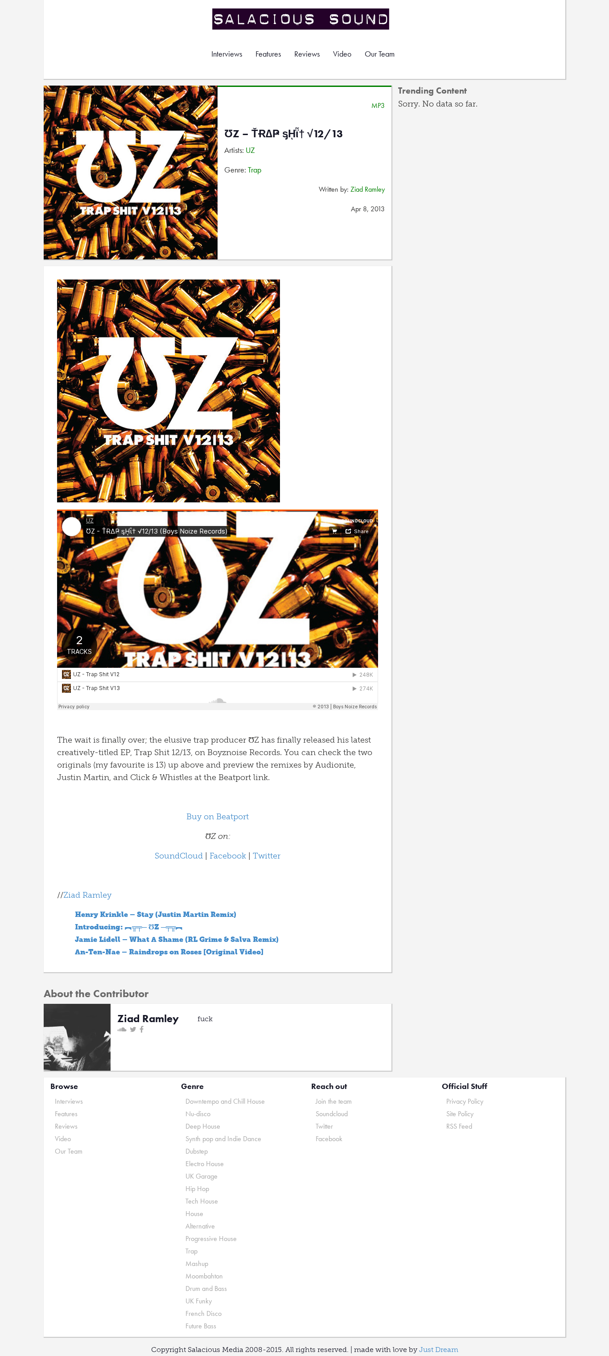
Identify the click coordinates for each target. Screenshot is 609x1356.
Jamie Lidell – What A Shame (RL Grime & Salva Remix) (177, 939)
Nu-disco (197, 1113)
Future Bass (200, 1326)
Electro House (204, 1163)
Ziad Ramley (367, 189)
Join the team (334, 1101)
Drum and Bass (206, 1288)
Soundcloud (332, 1113)
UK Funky (198, 1301)
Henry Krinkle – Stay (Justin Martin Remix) (155, 914)
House (194, 1213)
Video (342, 54)
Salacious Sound (301, 19)
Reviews (307, 54)
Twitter (266, 856)
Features (268, 54)
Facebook (228, 856)
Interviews (226, 54)
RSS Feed (459, 1126)
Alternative (200, 1226)
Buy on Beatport (217, 817)
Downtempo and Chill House (225, 1101)
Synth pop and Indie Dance (223, 1138)
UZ (250, 150)
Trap (254, 169)
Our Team (380, 54)
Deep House (202, 1126)
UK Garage (201, 1176)
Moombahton (204, 1276)
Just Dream (438, 1349)
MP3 (378, 105)
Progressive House (211, 1238)
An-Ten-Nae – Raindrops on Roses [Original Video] (169, 952)
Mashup (196, 1263)
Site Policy (459, 1113)
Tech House (201, 1201)
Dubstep (196, 1151)
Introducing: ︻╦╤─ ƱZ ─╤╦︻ (129, 927)
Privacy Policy (464, 1101)
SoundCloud (179, 856)
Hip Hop (197, 1188)
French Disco (203, 1313)
